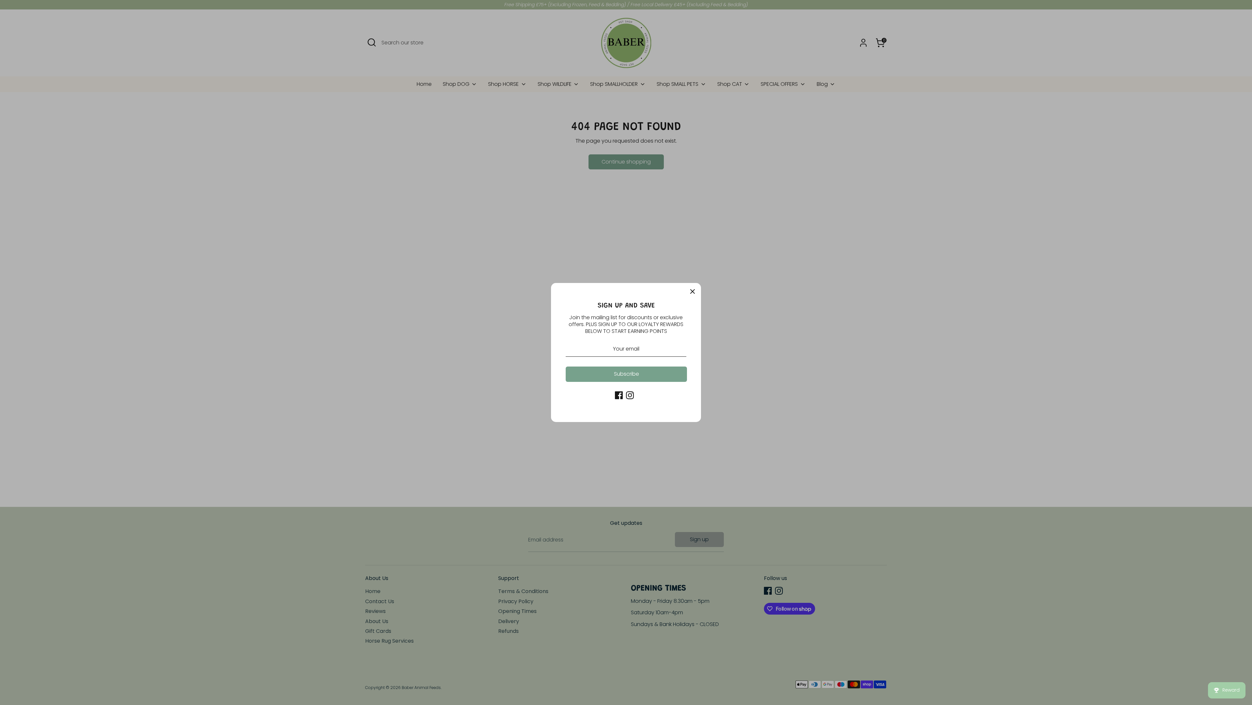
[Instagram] (630, 395)
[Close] (692, 291)
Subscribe (626, 374)
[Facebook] (619, 395)
